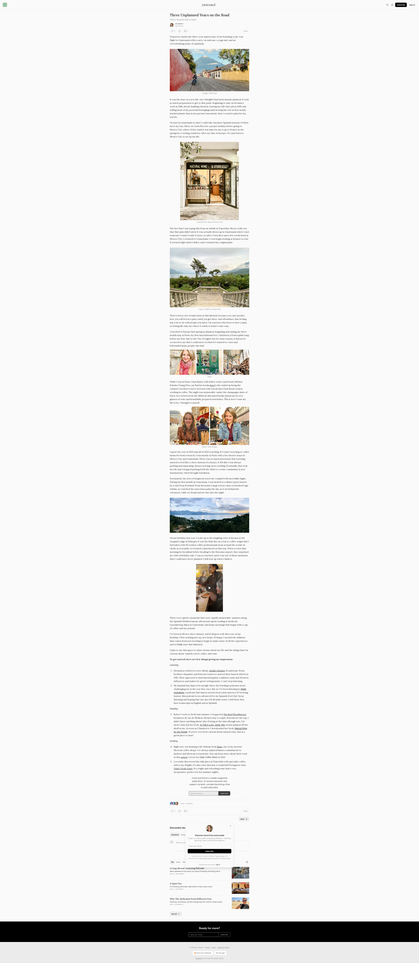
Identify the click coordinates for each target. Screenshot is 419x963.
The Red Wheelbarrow (234, 714)
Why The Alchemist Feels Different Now (191, 899)
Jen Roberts (179, 24)
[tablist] (179, 835)
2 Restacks (189, 804)
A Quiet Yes (175, 883)
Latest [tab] (178, 862)
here (212, 385)
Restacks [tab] (184, 835)
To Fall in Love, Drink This (212, 725)
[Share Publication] (392, 5)
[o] (209, 588)
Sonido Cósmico (217, 670)
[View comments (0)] (179, 31)
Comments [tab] (175, 835)
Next (242, 819)
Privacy (207, 947)
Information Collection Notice (208, 858)
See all (174, 914)
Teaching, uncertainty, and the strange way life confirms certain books (196, 902)
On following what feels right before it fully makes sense (191, 886)
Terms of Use (220, 856)
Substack (198, 958)
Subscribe (401, 5)
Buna (219, 746)
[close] (230, 826)
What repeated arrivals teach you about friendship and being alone (195, 871)
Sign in (412, 5)
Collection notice (223, 947)
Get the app (220, 953)
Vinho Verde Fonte (183, 768)
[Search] (387, 5)
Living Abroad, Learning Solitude (187, 868)
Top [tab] (172, 862)
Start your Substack (203, 953)
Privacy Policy (226, 858)
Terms (213, 947)
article (184, 757)
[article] (209, 872)
